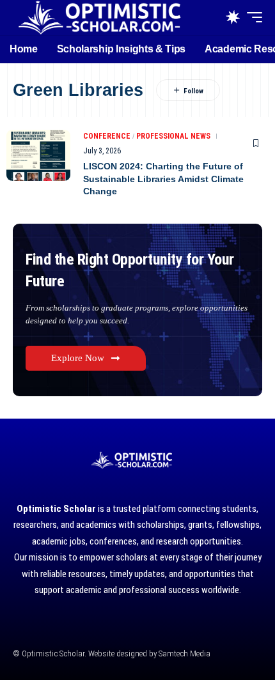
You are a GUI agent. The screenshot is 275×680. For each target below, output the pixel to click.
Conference (106, 136)
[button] (251, 17)
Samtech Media (183, 653)
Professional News (173, 136)
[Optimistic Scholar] (99, 17)
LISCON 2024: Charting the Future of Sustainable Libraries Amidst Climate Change (163, 178)
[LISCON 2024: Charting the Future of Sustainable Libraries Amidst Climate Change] (38, 155)
